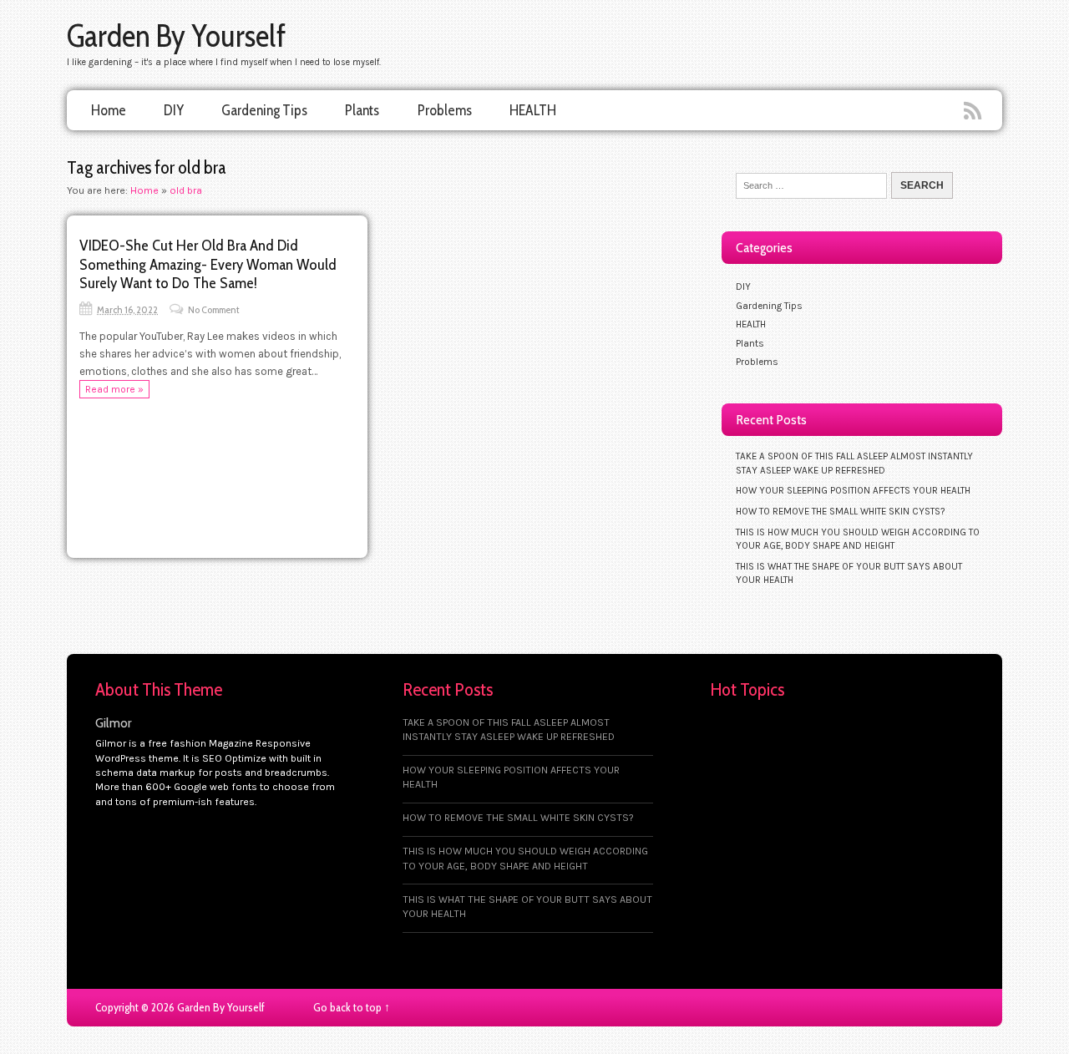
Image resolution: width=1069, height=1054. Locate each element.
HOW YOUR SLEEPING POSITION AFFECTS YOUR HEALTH (853, 490)
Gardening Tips (264, 110)
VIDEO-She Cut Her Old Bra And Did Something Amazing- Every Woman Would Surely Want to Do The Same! (208, 264)
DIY (174, 110)
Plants (362, 110)
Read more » (114, 389)
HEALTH (532, 110)
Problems (445, 110)
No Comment (214, 309)
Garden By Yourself (176, 35)
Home (108, 110)
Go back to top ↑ (351, 1007)
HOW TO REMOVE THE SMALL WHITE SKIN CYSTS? (840, 511)
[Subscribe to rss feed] (974, 112)
